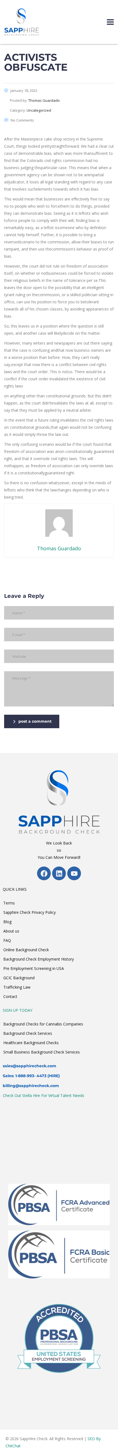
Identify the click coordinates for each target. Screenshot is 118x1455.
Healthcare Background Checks (31, 1042)
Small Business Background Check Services (41, 1052)
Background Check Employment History (38, 959)
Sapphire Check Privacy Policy (29, 912)
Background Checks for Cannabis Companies (43, 1024)
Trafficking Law (16, 987)
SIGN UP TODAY (17, 1010)
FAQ (7, 940)
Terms (9, 903)
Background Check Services (27, 1033)
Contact (10, 996)
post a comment (35, 721)
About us (11, 931)
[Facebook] (44, 873)
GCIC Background (19, 977)
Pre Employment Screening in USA (33, 968)
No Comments (22, 120)
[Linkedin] (59, 873)
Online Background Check (26, 949)
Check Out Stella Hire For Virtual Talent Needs (43, 1095)
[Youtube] (74, 873)
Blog (7, 921)
